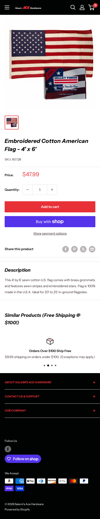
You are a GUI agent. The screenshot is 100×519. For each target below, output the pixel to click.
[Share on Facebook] (65, 249)
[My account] (82, 7)
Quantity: (12, 190)
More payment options (50, 233)
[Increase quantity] (52, 190)
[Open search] (73, 7)
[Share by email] (92, 249)
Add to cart (50, 206)
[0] (91, 7)
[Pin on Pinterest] (74, 249)
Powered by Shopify (17, 509)
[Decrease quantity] (27, 190)
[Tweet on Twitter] (83, 249)
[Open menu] (7, 7)
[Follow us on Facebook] (8, 449)
